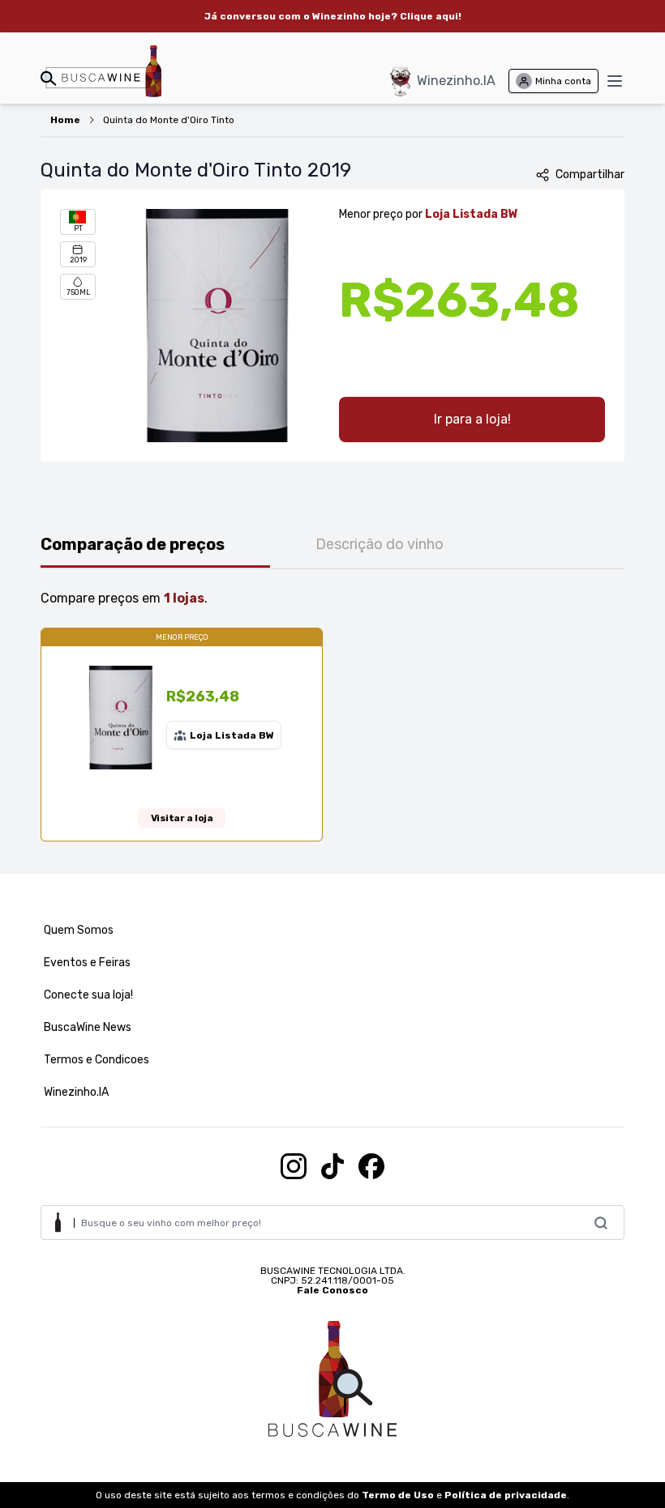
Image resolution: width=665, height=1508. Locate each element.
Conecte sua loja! (88, 995)
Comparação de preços (133, 544)
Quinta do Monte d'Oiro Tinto (168, 120)
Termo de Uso (398, 1495)
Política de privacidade (505, 1495)
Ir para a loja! (472, 419)
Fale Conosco (332, 1290)
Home (65, 120)
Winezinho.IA (456, 80)
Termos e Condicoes (96, 1060)
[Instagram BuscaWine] (294, 1166)
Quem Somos (79, 930)
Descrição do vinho (379, 544)
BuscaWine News (87, 1027)
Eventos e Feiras (87, 962)
